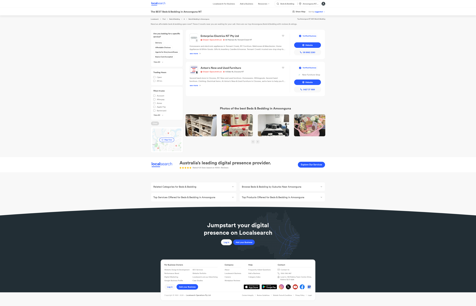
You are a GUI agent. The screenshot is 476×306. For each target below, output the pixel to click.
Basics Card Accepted (164, 57)
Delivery (158, 43)
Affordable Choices (163, 47)
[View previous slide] (253, 142)
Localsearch (155, 19)
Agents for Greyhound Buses (166, 52)
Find (164, 19)
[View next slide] (258, 142)
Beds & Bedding (174, 19)
